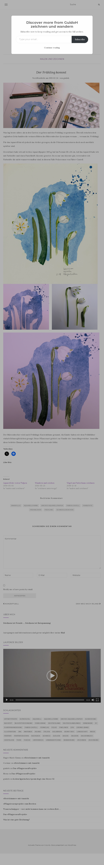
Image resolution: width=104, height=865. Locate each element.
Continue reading (52, 47)
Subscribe (80, 39)
